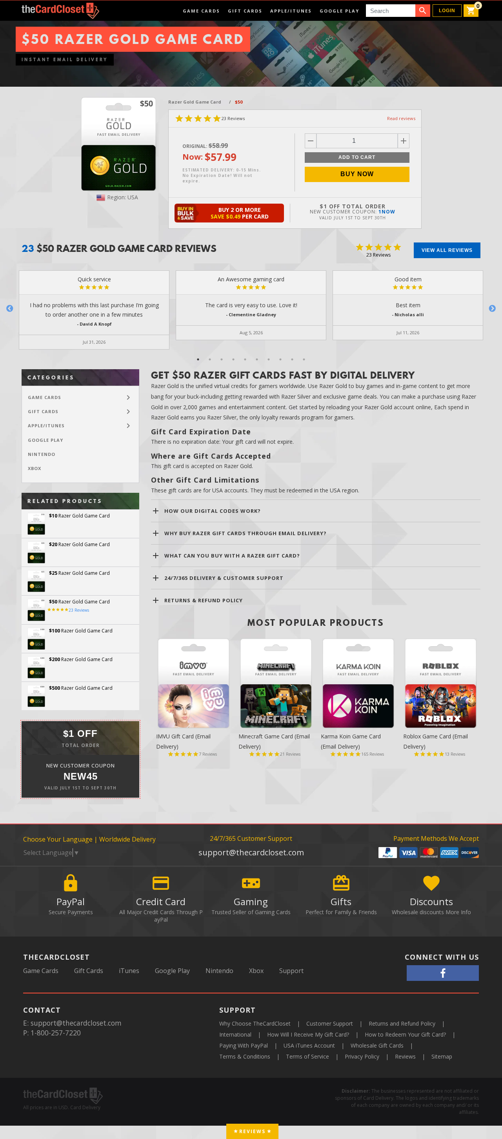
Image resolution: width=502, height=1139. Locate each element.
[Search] (422, 10)
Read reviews (401, 118)
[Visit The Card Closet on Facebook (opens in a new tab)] (443, 973)
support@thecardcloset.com (251, 852)
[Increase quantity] (403, 140)
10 (304, 359)
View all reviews (447, 250)
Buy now (357, 174)
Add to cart (356, 157)
